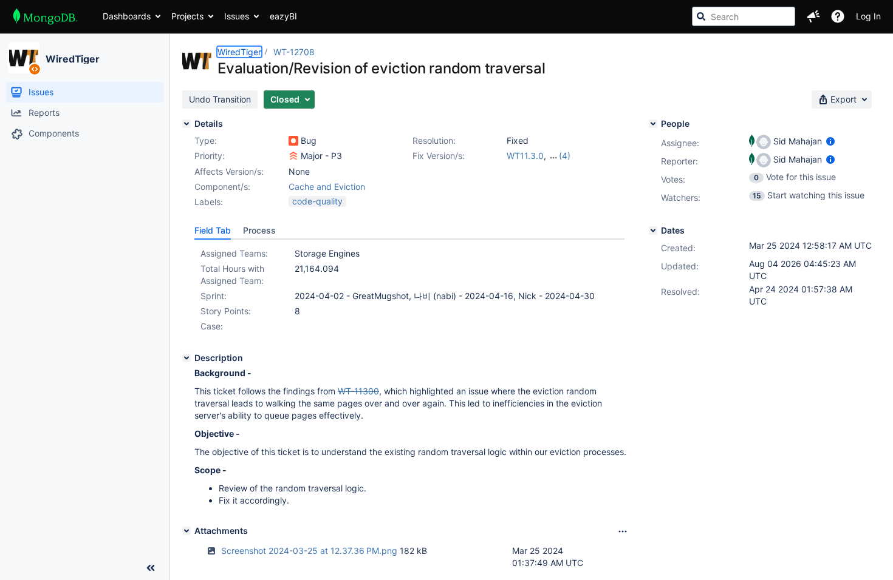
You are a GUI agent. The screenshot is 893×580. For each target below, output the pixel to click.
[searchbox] (743, 16)
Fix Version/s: (438, 155)
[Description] (186, 358)
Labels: (208, 202)
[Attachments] (186, 531)
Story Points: (225, 311)
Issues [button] (236, 16)
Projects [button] (187, 16)
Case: (211, 326)
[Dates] (653, 230)
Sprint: (213, 296)
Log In (868, 16)
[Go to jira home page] (45, 16)
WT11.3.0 (525, 155)
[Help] (837, 16)
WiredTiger (73, 59)
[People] (653, 124)
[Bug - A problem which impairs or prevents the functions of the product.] (293, 141)
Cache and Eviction (327, 186)
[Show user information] (830, 141)
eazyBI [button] (283, 16)
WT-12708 (294, 52)
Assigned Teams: (234, 253)
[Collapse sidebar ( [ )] (150, 568)
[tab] (212, 230)
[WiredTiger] (23, 57)
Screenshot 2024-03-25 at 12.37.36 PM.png (309, 550)
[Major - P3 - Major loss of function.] (293, 156)
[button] (813, 16)
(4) (564, 155)
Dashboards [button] (127, 16)
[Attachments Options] (623, 531)
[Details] (186, 124)
